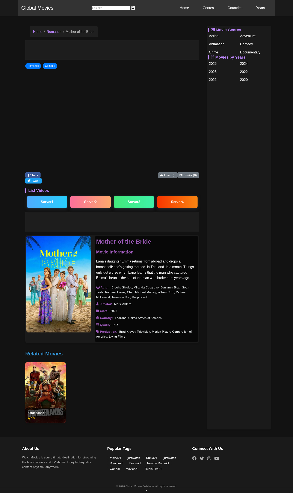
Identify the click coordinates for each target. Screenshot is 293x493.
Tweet (34, 180)
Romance (54, 31)
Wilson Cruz (166, 292)
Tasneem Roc (121, 297)
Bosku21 (135, 463)
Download (116, 463)
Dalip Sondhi (140, 297)
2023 (213, 72)
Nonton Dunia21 (158, 463)
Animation (216, 44)
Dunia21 (151, 458)
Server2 (90, 202)
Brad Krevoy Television (134, 331)
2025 (213, 63)
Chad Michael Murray (141, 292)
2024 (113, 310)
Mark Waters (122, 304)
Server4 (177, 202)
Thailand (121, 318)
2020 (244, 80)
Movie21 (115, 458)
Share (33, 175)
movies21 (132, 468)
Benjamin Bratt (170, 287)
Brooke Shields (122, 287)
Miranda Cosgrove (146, 287)
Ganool (115, 468)
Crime (213, 52)
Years (260, 8)
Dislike (190, 175)
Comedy (246, 44)
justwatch (133, 458)
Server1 (47, 202)
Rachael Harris (115, 292)
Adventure (248, 36)
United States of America (145, 318)
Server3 (134, 202)
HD (115, 324)
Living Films (117, 336)
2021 (213, 80)
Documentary (250, 52)
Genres (208, 8)
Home (184, 8)
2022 (244, 72)
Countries (235, 8)
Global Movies (37, 8)
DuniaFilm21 (153, 468)
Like (168, 175)
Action (214, 36)
